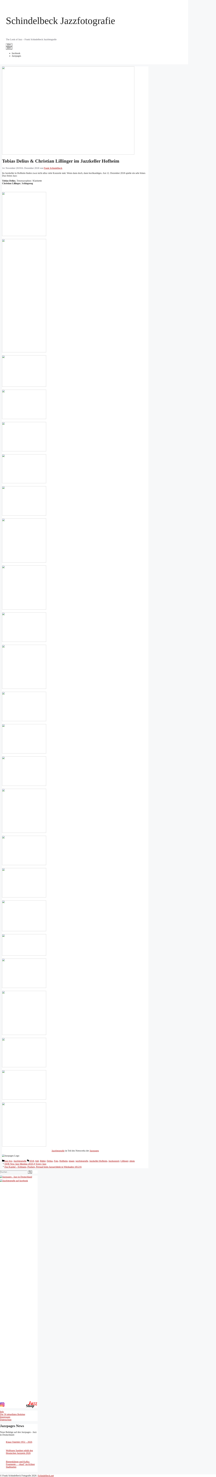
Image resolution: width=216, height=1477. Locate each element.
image (71, 1161)
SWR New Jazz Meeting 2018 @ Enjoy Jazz (25, 1164)
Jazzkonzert (113, 1161)
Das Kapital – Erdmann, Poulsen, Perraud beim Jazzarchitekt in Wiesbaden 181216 (43, 1167)
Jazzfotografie (58, 1150)
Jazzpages (16, 56)
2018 (31, 1161)
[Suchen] (30, 1172)
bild (37, 1161)
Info (2, 1411)
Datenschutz (5, 1419)
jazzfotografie (82, 1161)
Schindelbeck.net (46, 1475)
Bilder (43, 1161)
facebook (16, 53)
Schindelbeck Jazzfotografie (60, 20)
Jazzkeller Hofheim (98, 1161)
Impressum (5, 1417)
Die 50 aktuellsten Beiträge (12, 1414)
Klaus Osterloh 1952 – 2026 (19, 1442)
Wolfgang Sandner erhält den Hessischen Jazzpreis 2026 (19, 1451)
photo (132, 1161)
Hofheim (63, 1161)
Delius (50, 1161)
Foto (56, 1161)
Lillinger (124, 1161)
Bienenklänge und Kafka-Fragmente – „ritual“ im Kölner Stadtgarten (20, 1464)
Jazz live (8, 1161)
